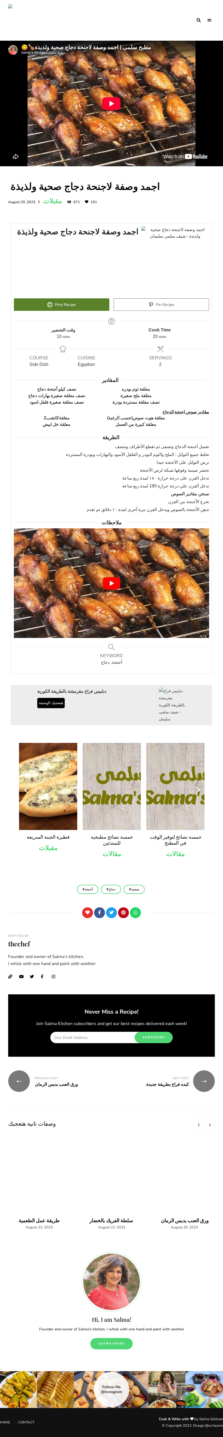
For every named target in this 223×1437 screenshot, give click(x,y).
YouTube (23, 977)
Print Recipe (65, 304)
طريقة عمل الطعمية (39, 1220)
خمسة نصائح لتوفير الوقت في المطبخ (112, 840)
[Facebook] (99, 912)
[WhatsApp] (135, 912)
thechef (19, 943)
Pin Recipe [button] (164, 304)
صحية (135, 889)
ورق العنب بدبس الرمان (184, 1220)
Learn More (111, 1344)
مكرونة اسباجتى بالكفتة (175, 837)
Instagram (56, 977)
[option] (48, 803)
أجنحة (89, 889)
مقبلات (52, 201)
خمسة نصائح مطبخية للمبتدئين (48, 840)
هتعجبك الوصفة (51, 702)
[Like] (87, 912)
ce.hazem (215, 1425)
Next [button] (197, 789)
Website (12, 977)
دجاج (112, 889)
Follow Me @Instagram (111, 1389)
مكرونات (175, 848)
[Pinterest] (123, 912)
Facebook (45, 977)
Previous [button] (26, 789)
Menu (209, 20)
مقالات (48, 854)
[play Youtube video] (111, 583)
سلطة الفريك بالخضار (111, 1220)
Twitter (34, 977)
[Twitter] (111, 912)
